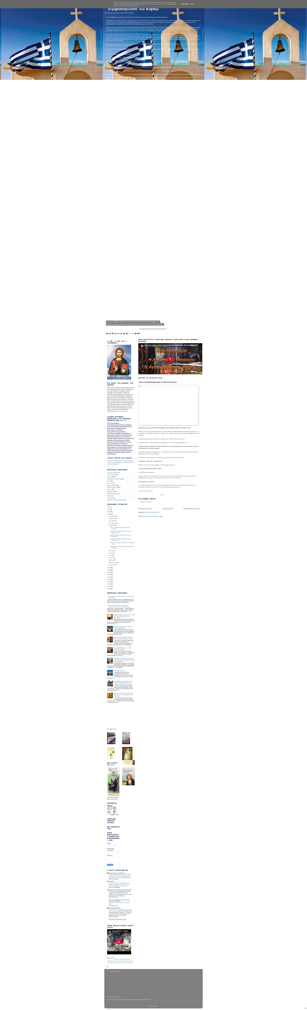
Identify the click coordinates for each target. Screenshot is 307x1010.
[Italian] (118, 333)
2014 (108, 584)
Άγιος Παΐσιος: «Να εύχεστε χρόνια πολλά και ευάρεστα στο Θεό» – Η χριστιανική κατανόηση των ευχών (123, 683)
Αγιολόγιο (109, 476)
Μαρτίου (111, 560)
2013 (108, 586)
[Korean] (133, 333)
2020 (108, 570)
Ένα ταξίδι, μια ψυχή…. (120, 670)
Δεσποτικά (110, 483)
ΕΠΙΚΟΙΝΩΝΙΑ (159, 324)
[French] (110, 333)
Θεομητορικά (110, 491)
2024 (108, 509)
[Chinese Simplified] (139, 333)
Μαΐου (110, 555)
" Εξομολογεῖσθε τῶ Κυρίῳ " (133, 8)
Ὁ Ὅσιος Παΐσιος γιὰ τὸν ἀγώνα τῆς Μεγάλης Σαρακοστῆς (123, 627)
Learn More (184, 4)
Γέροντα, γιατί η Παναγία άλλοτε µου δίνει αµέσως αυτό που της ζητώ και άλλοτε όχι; (123, 695)
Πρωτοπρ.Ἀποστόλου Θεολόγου (115, 500)
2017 (108, 577)
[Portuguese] (127, 333)
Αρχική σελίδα (111, 321)
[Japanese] (130, 333)
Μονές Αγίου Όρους (112, 493)
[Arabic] (136, 333)
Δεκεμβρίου (112, 516)
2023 (108, 511)
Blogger (155, 1006)
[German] (113, 333)
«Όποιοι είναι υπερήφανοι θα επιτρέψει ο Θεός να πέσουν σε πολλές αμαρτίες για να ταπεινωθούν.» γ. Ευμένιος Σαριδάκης (120, 462)
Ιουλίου (111, 550)
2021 (108, 567)
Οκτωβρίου (112, 520)
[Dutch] (121, 333)
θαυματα (109, 489)
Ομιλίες (109, 495)
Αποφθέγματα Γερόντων (113, 479)
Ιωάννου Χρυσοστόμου (122, 411)
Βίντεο (108, 481)
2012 (108, 588)
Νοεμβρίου (112, 518)
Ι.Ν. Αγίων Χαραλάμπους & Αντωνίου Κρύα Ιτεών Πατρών (119, 900)
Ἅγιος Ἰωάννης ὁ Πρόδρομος (117, 873)
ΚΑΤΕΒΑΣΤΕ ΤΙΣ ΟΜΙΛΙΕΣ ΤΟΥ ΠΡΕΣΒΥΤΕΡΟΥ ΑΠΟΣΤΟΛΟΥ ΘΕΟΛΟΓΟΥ (138, 321)
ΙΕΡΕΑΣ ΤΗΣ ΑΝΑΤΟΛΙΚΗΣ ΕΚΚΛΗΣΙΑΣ (120, 890)
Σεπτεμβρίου (112, 523)
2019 (108, 572)
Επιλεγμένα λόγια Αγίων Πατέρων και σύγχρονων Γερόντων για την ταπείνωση (119, 606)
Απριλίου (111, 557)
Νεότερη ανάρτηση (145, 508)
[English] (107, 333)
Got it (192, 4)
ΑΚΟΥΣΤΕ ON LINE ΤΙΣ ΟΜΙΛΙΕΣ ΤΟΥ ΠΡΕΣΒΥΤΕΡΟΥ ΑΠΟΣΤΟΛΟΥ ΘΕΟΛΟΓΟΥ (129, 324)
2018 (108, 574)
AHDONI (111, 881)
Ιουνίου (111, 553)
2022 (108, 514)
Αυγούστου (112, 525)
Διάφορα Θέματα (111, 485)
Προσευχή (110, 498)
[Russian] (124, 333)
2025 (108, 507)
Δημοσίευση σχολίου (145, 501)
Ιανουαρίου (112, 564)
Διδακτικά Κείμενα (112, 487)
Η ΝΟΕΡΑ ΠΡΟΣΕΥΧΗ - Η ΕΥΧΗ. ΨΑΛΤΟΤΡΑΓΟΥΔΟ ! (123, 648)
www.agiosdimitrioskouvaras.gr (118, 919)
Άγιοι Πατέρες (110, 474)
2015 (108, 581)
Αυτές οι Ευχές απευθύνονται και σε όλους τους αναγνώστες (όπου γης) (123, 638)
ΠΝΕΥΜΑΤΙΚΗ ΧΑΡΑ (114, 908)
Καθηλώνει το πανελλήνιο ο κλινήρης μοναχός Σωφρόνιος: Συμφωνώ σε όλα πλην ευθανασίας (124, 660)
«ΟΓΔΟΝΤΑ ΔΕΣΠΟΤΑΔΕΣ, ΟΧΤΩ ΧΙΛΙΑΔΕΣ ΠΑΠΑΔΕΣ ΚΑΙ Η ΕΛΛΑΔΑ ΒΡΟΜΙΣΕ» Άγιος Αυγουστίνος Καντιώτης (120, 876)
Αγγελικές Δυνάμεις (112, 472)
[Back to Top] (306, 1008)
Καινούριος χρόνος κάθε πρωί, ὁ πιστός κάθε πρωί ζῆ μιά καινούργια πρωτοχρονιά (124, 616)
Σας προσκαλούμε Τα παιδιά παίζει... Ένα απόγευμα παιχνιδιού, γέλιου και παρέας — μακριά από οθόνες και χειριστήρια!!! (119, 884)
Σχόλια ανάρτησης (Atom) (152, 512)
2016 (108, 579)
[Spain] (116, 333)
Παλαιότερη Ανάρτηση (191, 508)
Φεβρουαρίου (112, 562)
